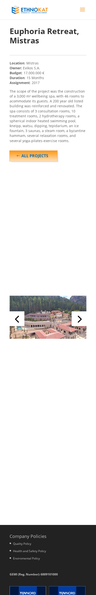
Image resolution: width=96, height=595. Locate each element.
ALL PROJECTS (34, 155)
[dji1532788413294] (48, 338)
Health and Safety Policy (29, 551)
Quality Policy (22, 544)
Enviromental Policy (26, 558)
